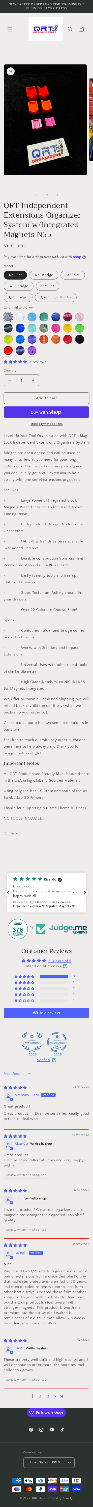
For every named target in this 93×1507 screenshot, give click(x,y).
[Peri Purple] (32, 339)
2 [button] (40, 1396)
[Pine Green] (43, 317)
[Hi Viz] (8, 339)
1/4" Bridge (44, 275)
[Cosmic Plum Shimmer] (67, 317)
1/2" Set (47, 286)
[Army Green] (43, 328)
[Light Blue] (32, 317)
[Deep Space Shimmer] (8, 328)
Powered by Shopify (59, 1498)
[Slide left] (35, 195)
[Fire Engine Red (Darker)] (67, 339)
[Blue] (20, 339)
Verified (43, 1060)
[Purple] (32, 350)
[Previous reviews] (8, 892)
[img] (15, 1088)
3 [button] (48, 1396)
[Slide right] (57, 195)
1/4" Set (15, 275)
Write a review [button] (46, 1013)
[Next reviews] (85, 892)
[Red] (8, 350)
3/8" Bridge (18, 286)
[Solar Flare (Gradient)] (43, 339)
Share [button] (13, 833)
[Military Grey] (8, 317)
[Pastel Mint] (32, 328)
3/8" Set (73, 275)
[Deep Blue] (20, 328)
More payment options (46, 424)
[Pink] (79, 317)
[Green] (79, 328)
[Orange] (55, 339)
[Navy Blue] (55, 317)
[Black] (79, 339)
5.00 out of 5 (59, 961)
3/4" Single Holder (55, 297)
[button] (9, 29)
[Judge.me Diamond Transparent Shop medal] (57, 1042)
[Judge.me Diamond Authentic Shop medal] (32, 1042)
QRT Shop (38, 1498)
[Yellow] (67, 328)
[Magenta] (55, 328)
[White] (20, 317)
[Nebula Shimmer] (20, 350)
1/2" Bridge (18, 297)
